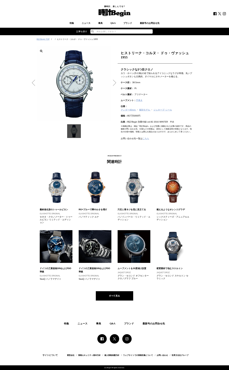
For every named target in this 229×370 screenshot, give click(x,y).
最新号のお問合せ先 (150, 23)
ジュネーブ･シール (162, 110)
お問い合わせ (162, 355)
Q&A (113, 23)
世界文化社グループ (180, 355)
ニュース (86, 23)
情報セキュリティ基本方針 (89, 355)
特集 (72, 23)
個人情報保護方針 (111, 355)
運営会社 (70, 355)
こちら (146, 138)
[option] (74, 83)
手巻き (139, 100)
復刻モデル (145, 110)
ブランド (127, 23)
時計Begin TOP (43, 39)
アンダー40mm (128, 110)
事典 (100, 23)
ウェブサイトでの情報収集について (138, 355)
